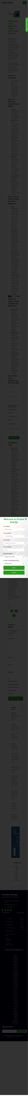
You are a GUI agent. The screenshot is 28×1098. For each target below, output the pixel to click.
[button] (25, 519)
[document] (14, 547)
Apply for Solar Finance (26, 25)
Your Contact (7, 533)
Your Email (6, 540)
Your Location (7, 547)
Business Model (7, 553)
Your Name (6, 526)
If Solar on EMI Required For (11, 560)
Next (14, 567)
